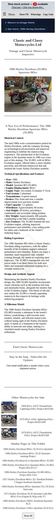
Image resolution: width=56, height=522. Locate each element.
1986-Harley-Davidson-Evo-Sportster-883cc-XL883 (28, 460)
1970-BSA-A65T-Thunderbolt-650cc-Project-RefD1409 (36, 434)
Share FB (23, 14)
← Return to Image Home (20, 22)
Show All (28, 516)
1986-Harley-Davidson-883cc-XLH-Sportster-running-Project (28, 455)
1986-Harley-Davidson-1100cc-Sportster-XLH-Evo (28, 508)
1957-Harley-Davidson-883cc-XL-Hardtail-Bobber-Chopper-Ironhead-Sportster (28, 480)
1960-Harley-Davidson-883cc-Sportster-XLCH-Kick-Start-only (28, 488)
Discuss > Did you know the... (28, 7)
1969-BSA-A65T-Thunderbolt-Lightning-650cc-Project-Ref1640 (36, 407)
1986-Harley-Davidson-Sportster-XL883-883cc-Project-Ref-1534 (28, 473)
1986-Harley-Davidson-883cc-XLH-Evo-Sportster (28, 449)
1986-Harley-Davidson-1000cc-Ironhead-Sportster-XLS (28, 502)
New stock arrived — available (28, 4)
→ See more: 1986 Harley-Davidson (25, 28)
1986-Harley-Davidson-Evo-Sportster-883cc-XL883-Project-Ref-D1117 (28, 466)
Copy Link (48, 14)
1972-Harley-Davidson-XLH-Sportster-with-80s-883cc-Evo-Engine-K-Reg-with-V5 (28, 495)
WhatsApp (36, 14)
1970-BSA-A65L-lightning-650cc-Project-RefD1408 (36, 420)
